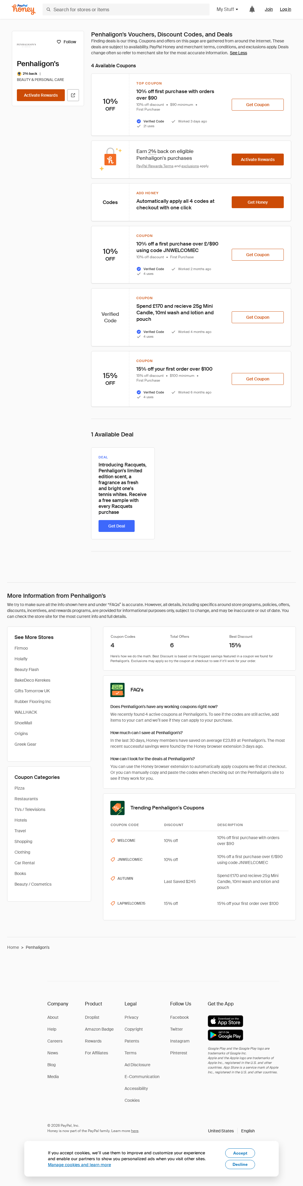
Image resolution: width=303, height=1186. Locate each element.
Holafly (21, 658)
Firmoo (21, 648)
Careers (54, 1041)
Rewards (93, 1041)
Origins (21, 733)
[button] (231, 1131)
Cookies (132, 1100)
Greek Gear (25, 744)
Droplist (92, 1017)
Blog (51, 1064)
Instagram (180, 1041)
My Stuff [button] (225, 9)
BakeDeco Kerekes (32, 680)
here (134, 1130)
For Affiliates (96, 1053)
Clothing (22, 852)
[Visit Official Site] (73, 95)
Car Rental (24, 862)
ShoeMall (23, 723)
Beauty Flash (26, 669)
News (52, 1053)
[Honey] (24, 9)
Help (51, 1029)
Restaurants (26, 798)
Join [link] (269, 9)
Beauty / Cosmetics (32, 884)
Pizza (19, 788)
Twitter (176, 1029)
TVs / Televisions (29, 809)
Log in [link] (285, 9)
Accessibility (136, 1088)
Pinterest (178, 1053)
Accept (240, 1153)
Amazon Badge (99, 1029)
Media (53, 1076)
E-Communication (142, 1076)
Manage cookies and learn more (79, 1164)
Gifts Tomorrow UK (32, 691)
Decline (240, 1164)
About (53, 1017)
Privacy (131, 1017)
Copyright (134, 1029)
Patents (132, 1041)
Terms (130, 1053)
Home (13, 947)
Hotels (20, 820)
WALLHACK (25, 712)
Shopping (23, 841)
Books (20, 873)
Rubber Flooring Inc (32, 701)
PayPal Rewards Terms (154, 166)
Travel (20, 830)
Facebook (179, 1017)
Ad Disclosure (137, 1064)
